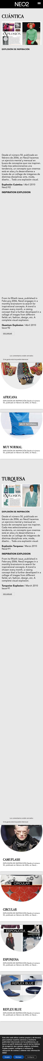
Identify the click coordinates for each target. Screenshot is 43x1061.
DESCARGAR (7, 333)
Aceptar (7, 1057)
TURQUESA (13, 479)
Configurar (30, 1057)
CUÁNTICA (13, 16)
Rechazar (19, 1057)
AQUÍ (4, 1052)
